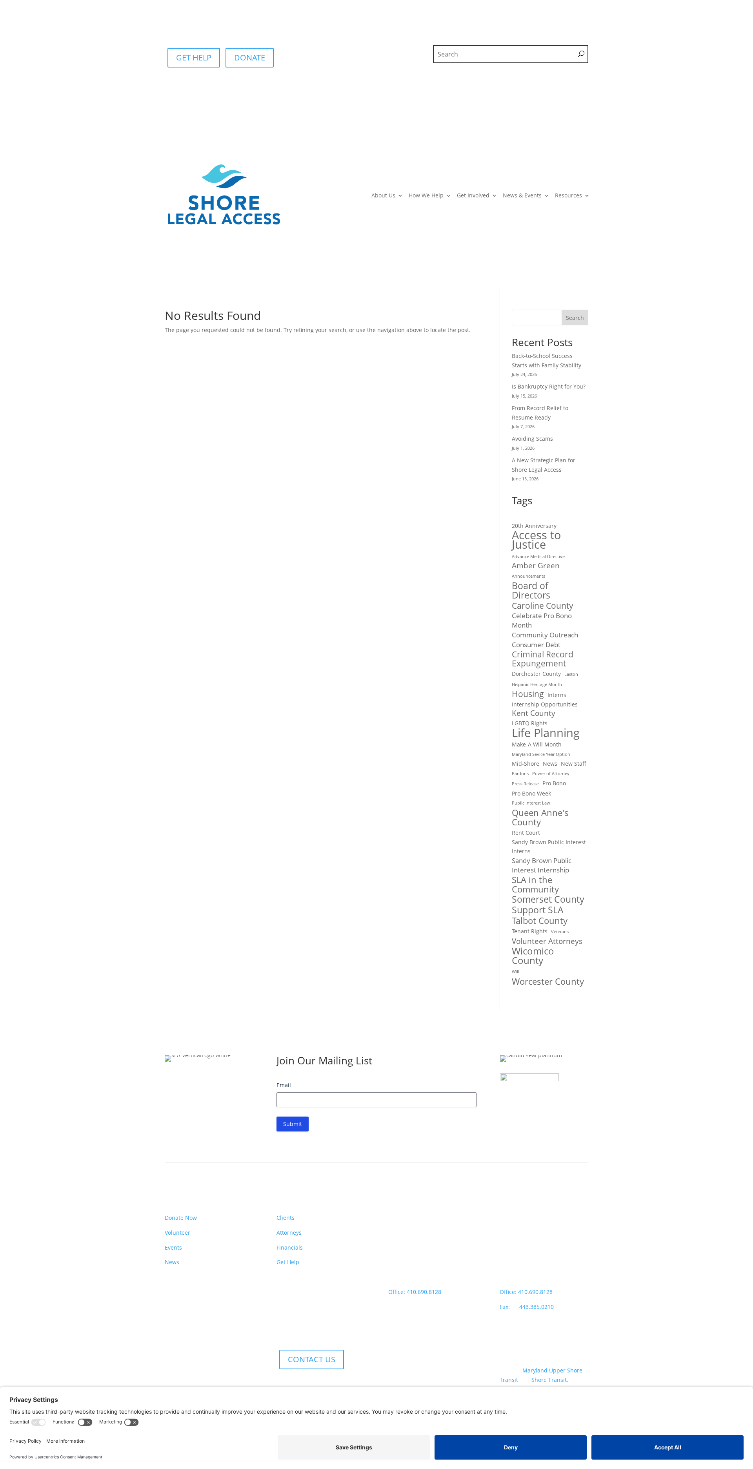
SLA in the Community (535, 884)
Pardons (520, 773)
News (550, 763)
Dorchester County (536, 673)
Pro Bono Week (531, 793)
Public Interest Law (531, 803)
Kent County (533, 713)
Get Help (287, 1262)
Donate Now (181, 1217)
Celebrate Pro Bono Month (542, 620)
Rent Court (526, 832)
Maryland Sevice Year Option (541, 754)
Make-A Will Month (537, 744)
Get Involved (473, 195)
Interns (556, 695)
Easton (571, 674)
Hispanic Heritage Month (537, 684)
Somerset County (548, 899)
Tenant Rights (529, 931)
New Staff (573, 763)
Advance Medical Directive (538, 556)
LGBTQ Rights (529, 723)
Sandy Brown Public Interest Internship (541, 865)
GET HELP (193, 57)
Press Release (525, 784)
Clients (285, 1217)
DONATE (249, 57)
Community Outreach (545, 634)
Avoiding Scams (532, 438)
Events (173, 1247)
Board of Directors (531, 590)
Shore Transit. (549, 1379)
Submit (292, 1124)
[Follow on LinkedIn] (202, 1353)
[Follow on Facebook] (171, 1353)
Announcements (528, 576)
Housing (528, 694)
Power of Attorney (550, 773)
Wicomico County (533, 955)
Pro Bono (554, 783)
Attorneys (289, 1232)
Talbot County (539, 920)
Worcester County (548, 981)
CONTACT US (311, 1359)
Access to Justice (536, 540)
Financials (289, 1247)
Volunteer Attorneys (547, 941)
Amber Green (536, 566)
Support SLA (538, 910)
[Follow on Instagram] (186, 1353)
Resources (568, 195)
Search (575, 317)
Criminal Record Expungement (542, 659)
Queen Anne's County (540, 817)
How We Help (426, 195)
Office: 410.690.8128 (414, 1292)
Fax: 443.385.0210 (527, 1306)
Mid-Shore (525, 763)
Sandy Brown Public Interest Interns (549, 846)
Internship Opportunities (545, 704)
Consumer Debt (536, 644)
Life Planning (546, 732)
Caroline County (542, 606)
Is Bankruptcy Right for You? (549, 386)
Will (515, 971)
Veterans (560, 931)
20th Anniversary (534, 525)
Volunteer (177, 1232)
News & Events (522, 195)
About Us (383, 195)
